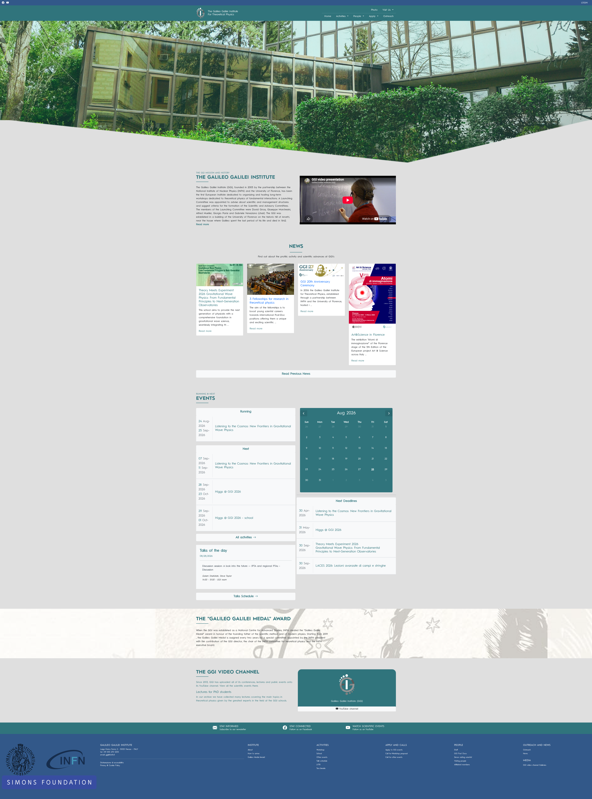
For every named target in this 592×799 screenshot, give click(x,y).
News (525, 754)
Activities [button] (341, 16)
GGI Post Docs (460, 754)
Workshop (320, 750)
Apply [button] (372, 16)
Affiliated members (462, 765)
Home (327, 16)
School (319, 754)
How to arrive (253, 754)
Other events (322, 757)
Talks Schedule (244, 596)
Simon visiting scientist (463, 757)
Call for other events (393, 757)
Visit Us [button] (387, 10)
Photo (374, 10)
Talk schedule (322, 761)
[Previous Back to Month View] (303, 413)
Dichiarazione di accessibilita (111, 763)
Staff (456, 750)
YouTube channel (348, 709)
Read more (205, 331)
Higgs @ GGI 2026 (228, 491)
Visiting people (460, 761)
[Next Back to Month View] (389, 413)
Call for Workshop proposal (396, 754)
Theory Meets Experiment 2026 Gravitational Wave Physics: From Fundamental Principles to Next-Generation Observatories (348, 548)
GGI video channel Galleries (534, 765)
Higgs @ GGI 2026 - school (234, 518)
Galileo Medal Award (256, 757)
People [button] (357, 16)
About (250, 750)
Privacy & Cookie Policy (110, 765)
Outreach (388, 16)
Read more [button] (202, 224)
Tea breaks (321, 768)
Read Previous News (296, 373)
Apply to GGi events (394, 750)
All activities (244, 537)
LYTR (318, 765)
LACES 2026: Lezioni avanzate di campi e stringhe (351, 565)
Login (584, 3)
